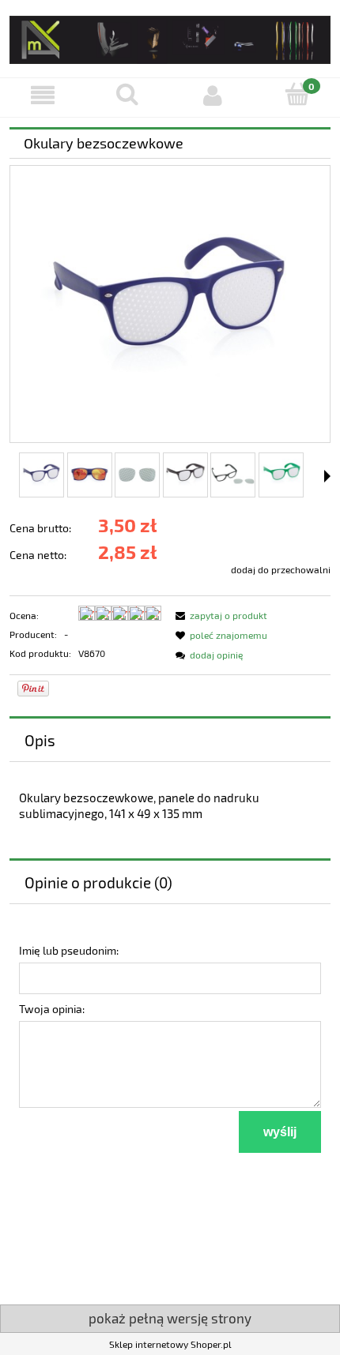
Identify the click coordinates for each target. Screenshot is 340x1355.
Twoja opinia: (52, 1008)
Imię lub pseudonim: (69, 950)
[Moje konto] (212, 95)
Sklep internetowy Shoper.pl (170, 1343)
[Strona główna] (170, 36)
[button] (42, 95)
